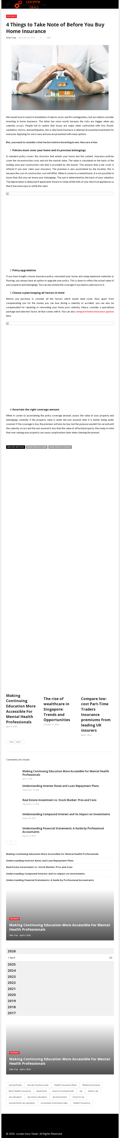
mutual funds (15, 1085)
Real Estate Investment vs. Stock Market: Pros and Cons (59, 800)
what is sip (93, 1091)
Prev (11, 742)
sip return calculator (37, 1097)
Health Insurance (81, 1103)
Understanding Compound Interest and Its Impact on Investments (66, 814)
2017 (12, 1012)
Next (18, 742)
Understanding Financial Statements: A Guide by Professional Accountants (63, 830)
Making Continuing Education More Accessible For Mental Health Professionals (21, 708)
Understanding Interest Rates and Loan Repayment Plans (60, 786)
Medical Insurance (91, 1085)
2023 (12, 976)
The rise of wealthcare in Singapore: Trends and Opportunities (57, 709)
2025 (12, 964)
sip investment (59, 1097)
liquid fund (42, 1091)
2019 (12, 1000)
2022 (12, 982)
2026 (12, 951)
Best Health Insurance (20, 1091)
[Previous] (8, 843)
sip (81, 1091)
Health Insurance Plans (65, 1085)
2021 (12, 988)
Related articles (15, 447)
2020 (12, 994)
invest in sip (78, 1097)
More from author (36, 447)
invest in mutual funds (63, 1091)
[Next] (13, 843)
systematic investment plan (54, 1103)
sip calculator (15, 1097)
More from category (60, 447)
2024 (12, 970)
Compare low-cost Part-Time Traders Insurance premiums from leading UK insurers (95, 714)
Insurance (11, 16)
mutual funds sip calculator (22, 1103)
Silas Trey (11, 37)
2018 (12, 1006)
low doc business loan (38, 1085)
